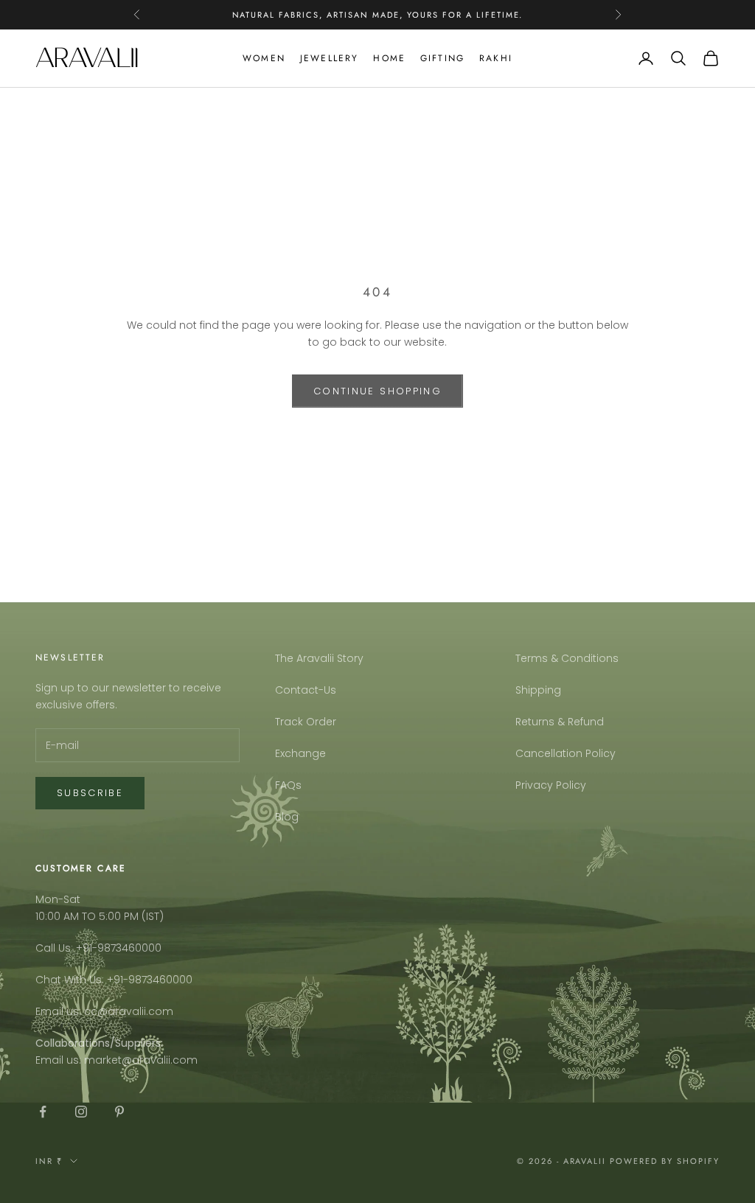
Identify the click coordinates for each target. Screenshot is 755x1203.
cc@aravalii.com (128, 1011)
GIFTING (442, 58)
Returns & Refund (559, 721)
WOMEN (264, 58)
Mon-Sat (57, 899)
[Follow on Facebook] (42, 1111)
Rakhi (495, 58)
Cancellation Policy (565, 753)
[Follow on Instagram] (81, 1111)
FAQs (288, 785)
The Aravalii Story (319, 658)
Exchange (300, 753)
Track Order (305, 721)
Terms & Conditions (567, 658)
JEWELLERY (329, 58)
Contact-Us (305, 690)
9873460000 (129, 948)
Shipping (538, 690)
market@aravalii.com (141, 1060)
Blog (287, 816)
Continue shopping (377, 391)
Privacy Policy (550, 785)
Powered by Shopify (665, 1161)
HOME (389, 58)
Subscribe (90, 793)
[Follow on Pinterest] (119, 1111)
